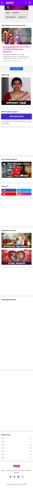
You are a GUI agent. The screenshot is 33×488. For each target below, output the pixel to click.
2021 (16, 451)
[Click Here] (16, 104)
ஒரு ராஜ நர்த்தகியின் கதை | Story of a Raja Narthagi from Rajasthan (16, 49)
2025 (16, 438)
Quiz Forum (22, 17)
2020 (16, 454)
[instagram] (24, 193)
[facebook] (8, 190)
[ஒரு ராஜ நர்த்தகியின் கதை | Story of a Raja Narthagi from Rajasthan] (16, 36)
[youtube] (8, 193)
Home (8, 12)
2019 (16, 457)
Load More (16, 68)
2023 (16, 444)
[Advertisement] (15, 141)
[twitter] (24, 190)
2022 (16, 447)
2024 (16, 441)
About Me (15, 12)
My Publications (11, 17)
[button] (2, 2)
